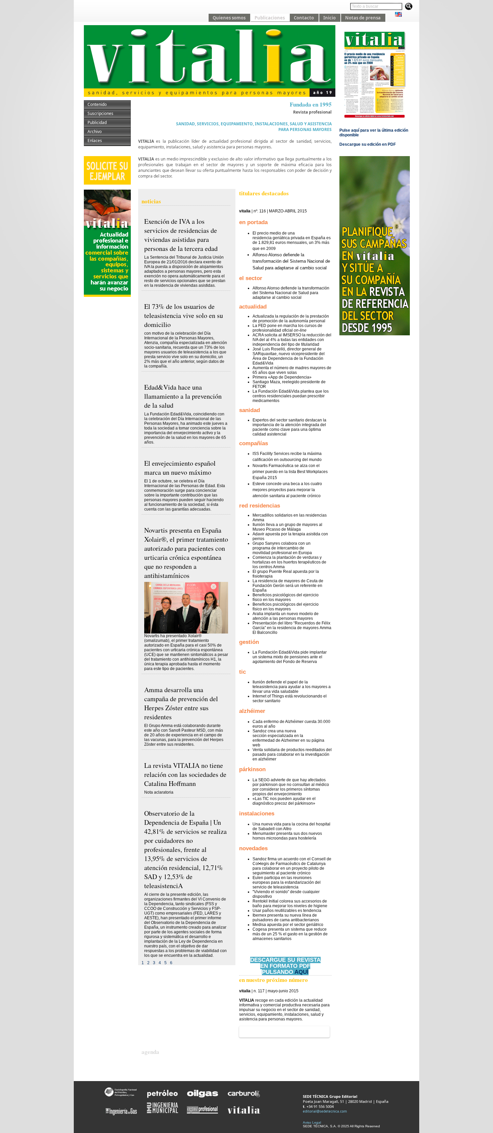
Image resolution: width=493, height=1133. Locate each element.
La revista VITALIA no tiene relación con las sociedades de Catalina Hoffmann (185, 774)
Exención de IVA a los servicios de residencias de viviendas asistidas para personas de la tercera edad (181, 235)
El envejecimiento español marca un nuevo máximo (180, 468)
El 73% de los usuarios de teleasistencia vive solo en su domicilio (183, 315)
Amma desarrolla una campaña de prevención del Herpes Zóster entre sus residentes (181, 703)
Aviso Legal (312, 1122)
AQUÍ (301, 972)
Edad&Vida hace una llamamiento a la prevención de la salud (183, 396)
